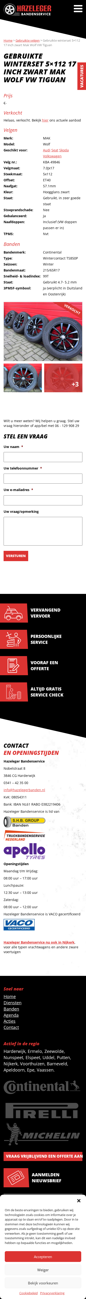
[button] (78, 1200)
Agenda (11, 1015)
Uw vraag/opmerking (21, 511)
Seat (54, 150)
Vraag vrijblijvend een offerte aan (44, 1156)
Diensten (13, 1003)
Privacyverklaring (52, 1293)
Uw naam (13, 447)
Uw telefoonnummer (23, 468)
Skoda (64, 150)
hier (45, 120)
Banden (11, 1009)
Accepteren (43, 1256)
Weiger (43, 1269)
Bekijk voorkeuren (43, 1283)
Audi (46, 150)
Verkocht (72, 309)
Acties (10, 1021)
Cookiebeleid (28, 1293)
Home (10, 996)
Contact (11, 1027)
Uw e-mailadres (18, 490)
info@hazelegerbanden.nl (24, 790)
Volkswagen (52, 156)
